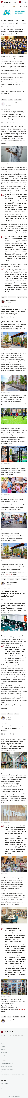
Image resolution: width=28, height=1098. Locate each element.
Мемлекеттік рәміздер (7, 1069)
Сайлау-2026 (9, 6)
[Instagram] (2, 26)
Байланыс (3, 1086)
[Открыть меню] (25, 2)
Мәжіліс (4, 99)
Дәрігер (4, 297)
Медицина (12, 297)
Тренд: (2, 6)
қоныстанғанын (17, 706)
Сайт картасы (4, 1083)
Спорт (17, 579)
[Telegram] (7, 26)
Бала (9, 1016)
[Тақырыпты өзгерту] (21, 2)
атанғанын (22, 1009)
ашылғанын (9, 574)
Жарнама (3, 1089)
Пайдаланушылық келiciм (7, 1063)
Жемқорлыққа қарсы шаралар (9, 1072)
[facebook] (10, 1035)
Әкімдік (10, 714)
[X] (13, 26)
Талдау (3, 1049)
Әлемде (3, 1055)
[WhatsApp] (5, 26)
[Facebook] (10, 26)
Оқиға (2, 1043)
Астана (4, 579)
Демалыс (11, 579)
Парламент (18, 99)
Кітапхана (16, 1016)
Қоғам (10, 99)
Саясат (3, 1046)
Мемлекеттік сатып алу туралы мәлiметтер (12, 1074)
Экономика (4, 1052)
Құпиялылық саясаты (6, 1066)
